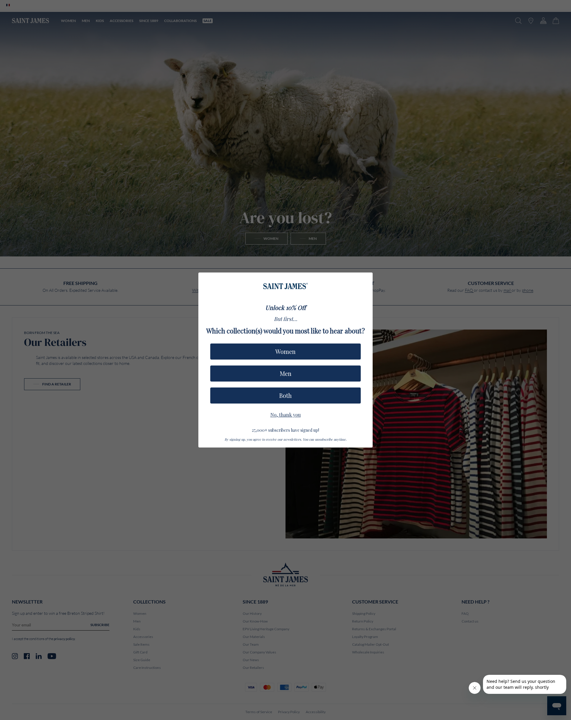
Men (285, 373)
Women (285, 351)
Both (285, 395)
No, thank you (285, 413)
